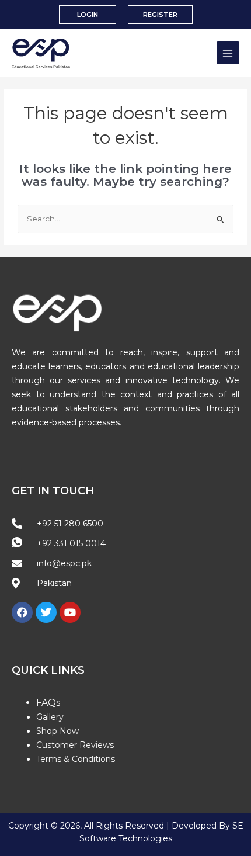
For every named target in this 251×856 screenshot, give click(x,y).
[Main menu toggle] (228, 52)
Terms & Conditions (75, 759)
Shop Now (57, 731)
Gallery (50, 717)
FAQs (48, 702)
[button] (87, 15)
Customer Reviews (75, 745)
